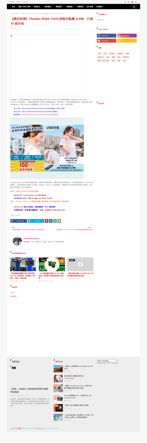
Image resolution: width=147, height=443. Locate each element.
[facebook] (125, 2)
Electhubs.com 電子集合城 (35, 195)
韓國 (118, 61)
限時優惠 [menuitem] (48, 7)
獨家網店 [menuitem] (80, 7)
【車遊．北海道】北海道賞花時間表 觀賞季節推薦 (29, 390)
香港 (107, 57)
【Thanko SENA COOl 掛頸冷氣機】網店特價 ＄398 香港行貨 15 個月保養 (42, 201)
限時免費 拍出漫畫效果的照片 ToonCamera (74, 377)
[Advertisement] (51, 317)
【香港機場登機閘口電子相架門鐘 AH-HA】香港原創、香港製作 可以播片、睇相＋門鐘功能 (22, 275)
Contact (25, 2)
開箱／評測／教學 (103, 61)
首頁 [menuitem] (13, 7)
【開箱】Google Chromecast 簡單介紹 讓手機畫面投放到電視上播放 (78, 387)
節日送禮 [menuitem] (90, 7)
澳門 (113, 61)
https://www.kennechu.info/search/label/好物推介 (40, 111)
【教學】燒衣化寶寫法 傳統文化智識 (76, 405)
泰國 (113, 57)
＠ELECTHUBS (47, 198)
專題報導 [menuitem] (59, 7)
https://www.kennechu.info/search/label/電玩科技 (40, 114)
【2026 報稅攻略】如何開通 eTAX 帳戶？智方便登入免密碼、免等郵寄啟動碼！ (78, 416)
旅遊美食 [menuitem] (37, 7)
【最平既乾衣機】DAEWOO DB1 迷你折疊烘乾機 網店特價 (80, 274)
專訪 (119, 57)
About (19, 2)
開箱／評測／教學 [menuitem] (24, 7)
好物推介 (17, 14)
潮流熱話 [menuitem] (70, 7)
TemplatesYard (28, 428)
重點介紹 (100, 57)
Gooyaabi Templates (51, 428)
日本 (99, 53)
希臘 (127, 53)
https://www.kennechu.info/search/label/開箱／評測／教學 (43, 108)
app (124, 61)
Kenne (14, 28)
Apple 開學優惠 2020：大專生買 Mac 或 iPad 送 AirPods (77, 396)
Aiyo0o (16, 207)
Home (12, 2)
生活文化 (112, 53)
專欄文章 (126, 57)
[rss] (136, 2)
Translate (114, 363)
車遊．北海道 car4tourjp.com (52, 210)
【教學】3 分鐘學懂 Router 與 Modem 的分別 (78, 367)
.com (21, 207)
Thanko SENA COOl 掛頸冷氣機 (57, 99)
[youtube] (132, 2)
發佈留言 (13, 296)
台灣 (105, 53)
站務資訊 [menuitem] (99, 7)
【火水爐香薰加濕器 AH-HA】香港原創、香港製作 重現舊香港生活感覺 (51, 275)
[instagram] (128, 2)
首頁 (11, 14)
